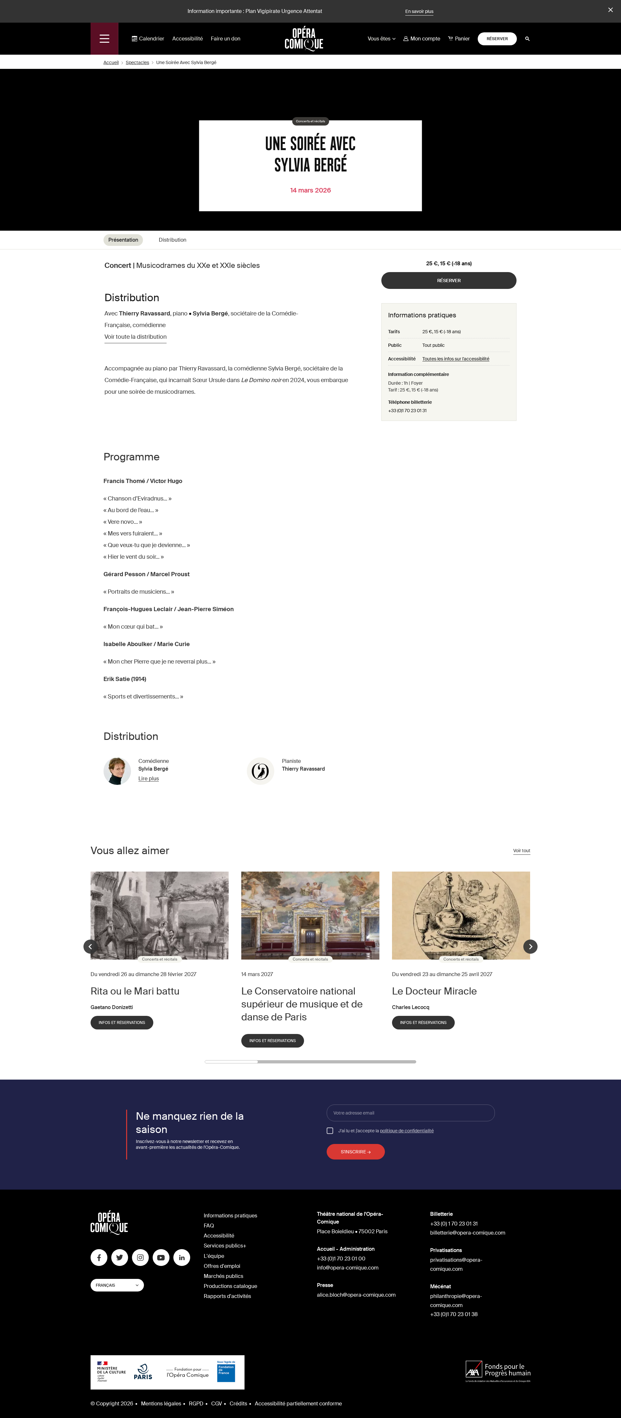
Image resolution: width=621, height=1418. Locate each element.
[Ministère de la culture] (111, 1372)
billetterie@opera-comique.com (467, 1232)
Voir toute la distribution (135, 337)
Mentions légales (161, 1403)
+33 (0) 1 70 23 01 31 (454, 1223)
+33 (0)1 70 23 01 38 (454, 1314)
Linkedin (181, 1257)
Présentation (123, 239)
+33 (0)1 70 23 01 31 (407, 410)
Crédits (238, 1403)
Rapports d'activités (227, 1296)
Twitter (119, 1257)
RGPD (196, 1403)
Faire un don (225, 38)
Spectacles (137, 62)
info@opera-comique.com (347, 1267)
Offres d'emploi (222, 1266)
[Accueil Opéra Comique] (304, 38)
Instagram (140, 1257)
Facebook (99, 1257)
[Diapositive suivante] (530, 947)
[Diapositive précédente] (90, 947)
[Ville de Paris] (143, 1372)
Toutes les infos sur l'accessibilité (455, 359)
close (610, 10)
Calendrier (151, 38)
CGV (216, 1403)
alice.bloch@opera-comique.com (356, 1295)
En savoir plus (419, 11)
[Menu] (104, 39)
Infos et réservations (122, 1022)
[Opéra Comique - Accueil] (109, 1233)
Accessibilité (187, 38)
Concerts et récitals (310, 121)
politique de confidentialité (407, 1131)
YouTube (161, 1257)
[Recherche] (527, 39)
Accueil (111, 62)
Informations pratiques (230, 1215)
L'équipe (214, 1256)
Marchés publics (223, 1276)
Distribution (172, 239)
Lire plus (148, 779)
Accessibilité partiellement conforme (298, 1403)
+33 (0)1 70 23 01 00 (341, 1258)
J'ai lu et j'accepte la (386, 1130)
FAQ (209, 1225)
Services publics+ (225, 1245)
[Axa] (498, 1372)
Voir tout (521, 850)
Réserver (497, 38)
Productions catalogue (230, 1286)
